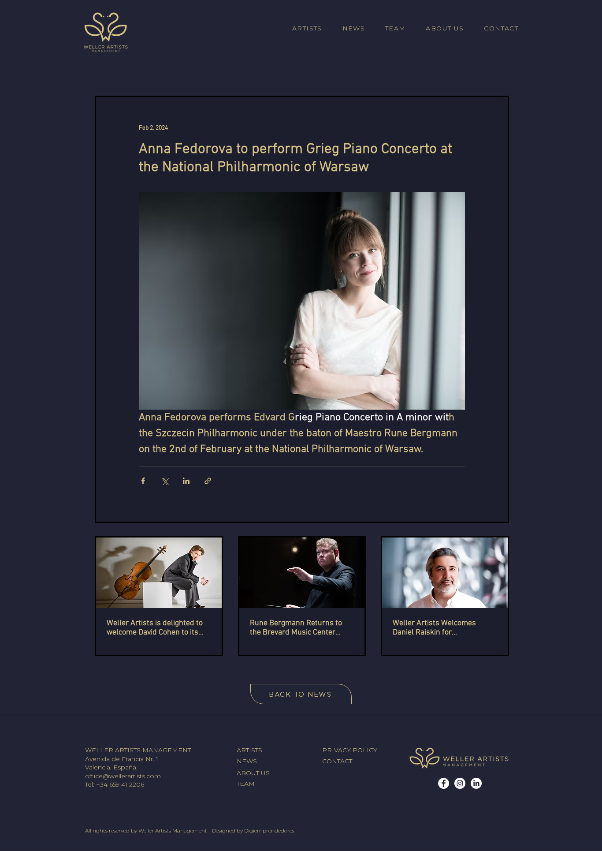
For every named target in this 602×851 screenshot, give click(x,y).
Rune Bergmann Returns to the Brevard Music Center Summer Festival (296, 628)
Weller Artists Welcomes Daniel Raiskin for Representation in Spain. (434, 628)
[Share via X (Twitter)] (164, 481)
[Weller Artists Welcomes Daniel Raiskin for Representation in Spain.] (445, 572)
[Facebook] (443, 783)
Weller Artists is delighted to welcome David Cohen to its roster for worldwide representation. (155, 628)
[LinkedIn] (476, 783)
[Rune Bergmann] (302, 572)
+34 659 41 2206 (120, 784)
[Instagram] (459, 783)
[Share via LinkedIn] (186, 481)
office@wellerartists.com (123, 776)
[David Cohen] (159, 572)
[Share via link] (208, 481)
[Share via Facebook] (143, 481)
